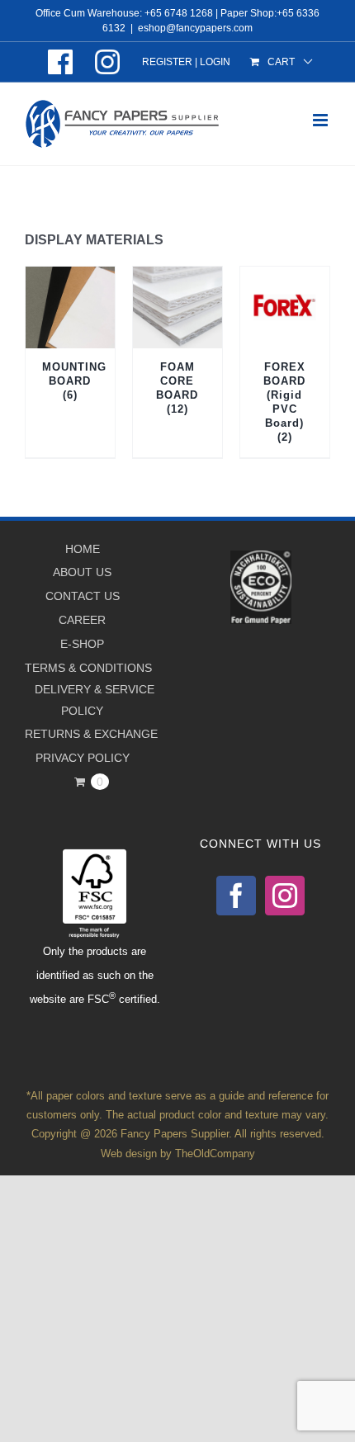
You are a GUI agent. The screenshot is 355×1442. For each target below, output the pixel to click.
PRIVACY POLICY (83, 757)
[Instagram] (285, 895)
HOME (82, 549)
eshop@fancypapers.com (195, 28)
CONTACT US (82, 596)
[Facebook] (236, 895)
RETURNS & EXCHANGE (91, 733)
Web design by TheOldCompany (178, 1153)
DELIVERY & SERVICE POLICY (94, 699)
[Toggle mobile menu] (321, 120)
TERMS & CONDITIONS (88, 667)
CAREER (82, 619)
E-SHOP (82, 643)
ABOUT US (82, 572)
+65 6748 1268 (178, 13)
